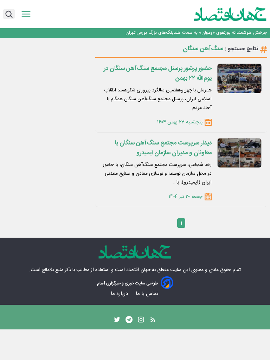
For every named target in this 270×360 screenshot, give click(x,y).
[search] (9, 14)
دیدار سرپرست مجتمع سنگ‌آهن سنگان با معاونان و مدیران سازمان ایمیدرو (163, 148)
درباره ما (120, 293)
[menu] (26, 14)
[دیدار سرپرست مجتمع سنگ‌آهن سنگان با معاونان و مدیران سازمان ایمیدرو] (239, 153)
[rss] (152, 321)
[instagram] (140, 321)
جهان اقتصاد (138, 270)
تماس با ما (148, 293)
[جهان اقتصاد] (219, 14)
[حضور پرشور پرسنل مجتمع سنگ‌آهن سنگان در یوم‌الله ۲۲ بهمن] (239, 78)
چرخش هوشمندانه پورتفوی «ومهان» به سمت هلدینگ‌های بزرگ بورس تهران (196, 33)
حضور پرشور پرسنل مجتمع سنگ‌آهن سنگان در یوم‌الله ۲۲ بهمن (158, 73)
